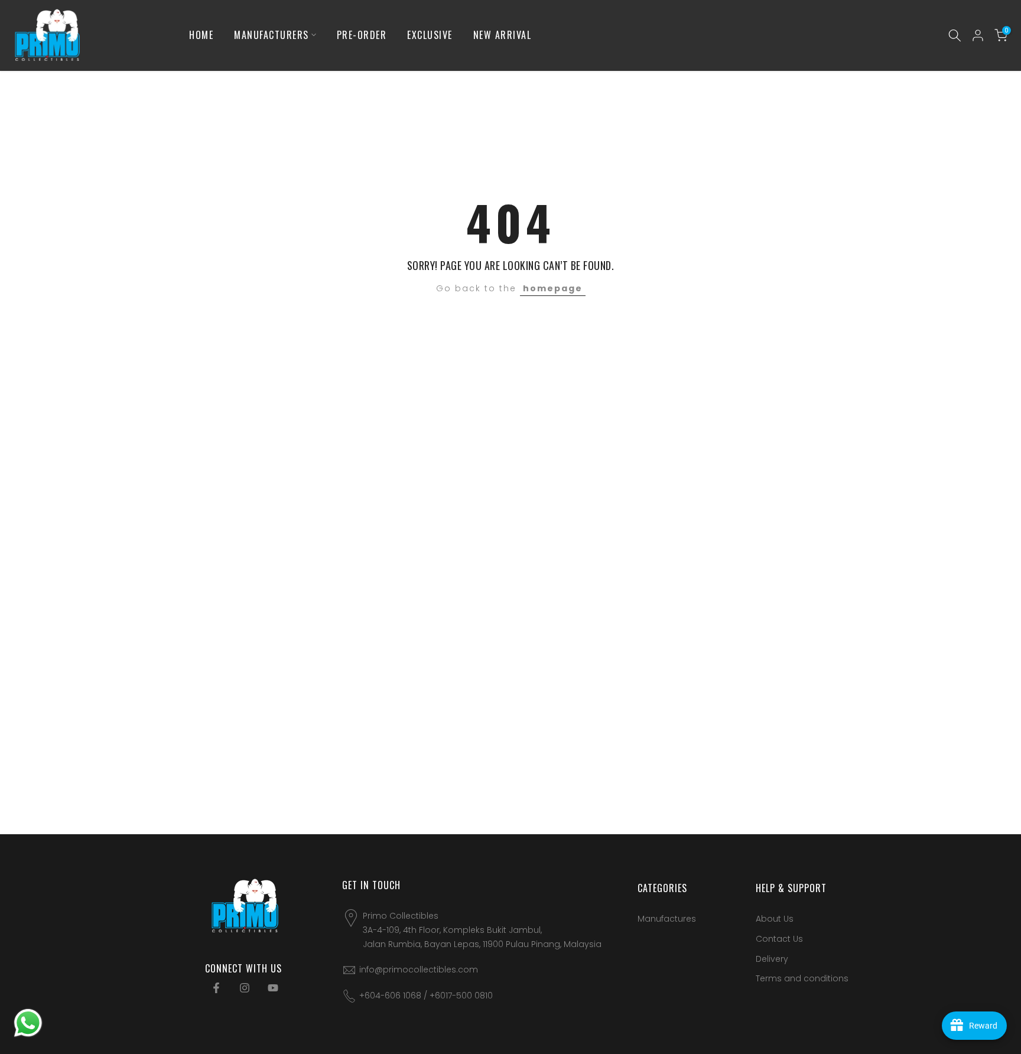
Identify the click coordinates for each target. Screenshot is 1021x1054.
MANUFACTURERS (271, 35)
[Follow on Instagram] (244, 988)
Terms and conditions (802, 978)
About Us (775, 919)
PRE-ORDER (362, 35)
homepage (553, 288)
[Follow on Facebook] (216, 988)
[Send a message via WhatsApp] (28, 1023)
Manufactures (667, 919)
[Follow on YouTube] (273, 988)
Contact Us (779, 939)
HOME (201, 35)
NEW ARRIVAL (502, 35)
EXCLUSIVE (430, 35)
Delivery (772, 959)
